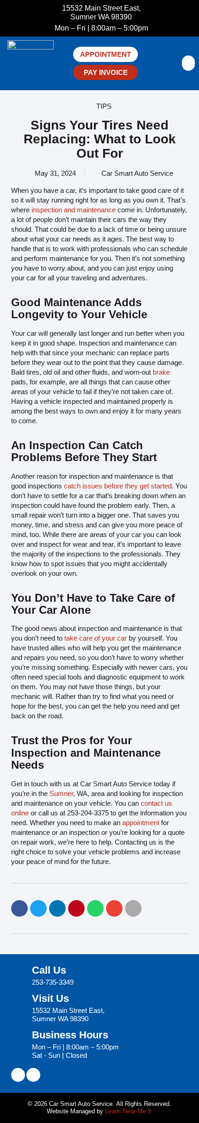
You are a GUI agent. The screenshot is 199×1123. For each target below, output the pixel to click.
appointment (140, 823)
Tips (104, 106)
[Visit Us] (18, 1008)
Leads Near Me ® (128, 1111)
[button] (188, 63)
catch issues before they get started (118, 486)
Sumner (61, 793)
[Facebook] (18, 1075)
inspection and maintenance (73, 210)
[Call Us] (18, 976)
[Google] (33, 1075)
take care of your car (95, 638)
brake (161, 372)
